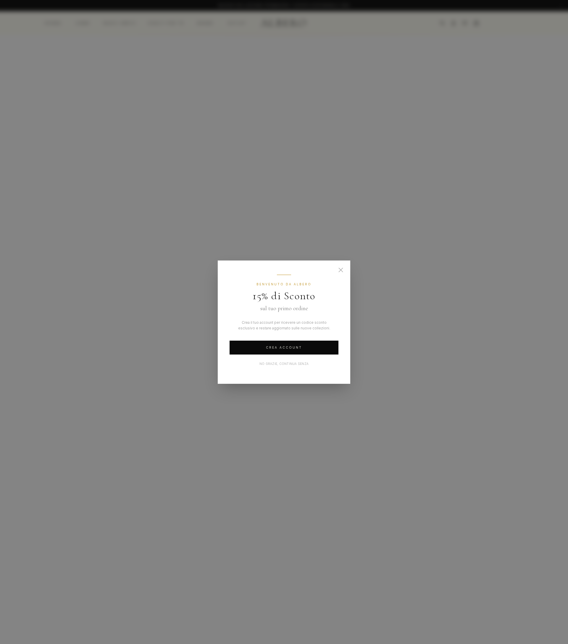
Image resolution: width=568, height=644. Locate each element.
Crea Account (284, 347)
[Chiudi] (341, 270)
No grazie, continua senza (284, 363)
